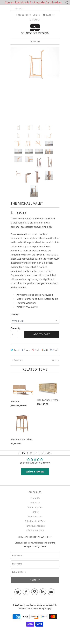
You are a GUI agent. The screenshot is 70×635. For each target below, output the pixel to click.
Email (55, 350)
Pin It (37, 350)
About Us (35, 498)
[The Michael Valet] (35, 64)
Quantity (16, 328)
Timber (15, 314)
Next (54, 360)
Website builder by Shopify (39, 608)
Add (46, 350)
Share (27, 350)
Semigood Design (28, 604)
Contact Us (35, 502)
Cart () (49, 15)
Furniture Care (35, 516)
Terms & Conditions (35, 525)
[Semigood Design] (35, 29)
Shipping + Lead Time (35, 521)
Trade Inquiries (35, 507)
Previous (18, 360)
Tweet (16, 350)
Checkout (35, 20)
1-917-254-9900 (23, 15)
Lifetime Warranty (35, 530)
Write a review (35, 471)
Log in (36, 15)
